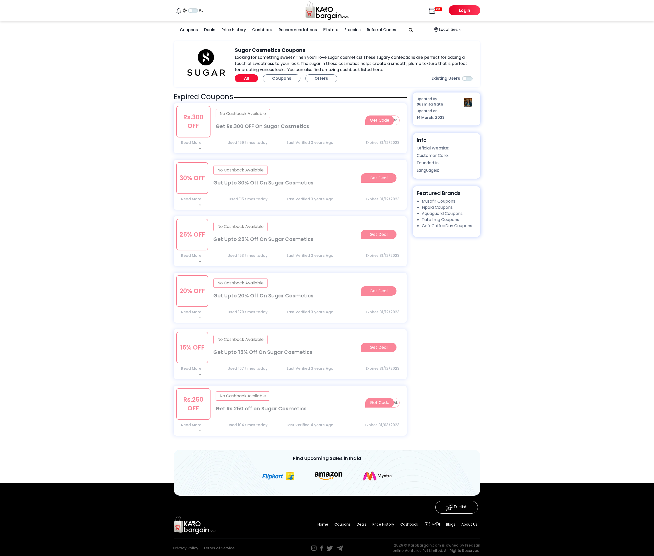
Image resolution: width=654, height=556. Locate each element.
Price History (233, 29)
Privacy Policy (185, 548)
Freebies (352, 29)
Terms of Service (219, 548)
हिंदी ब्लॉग (432, 524)
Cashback (262, 29)
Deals (209, 29)
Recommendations (298, 29)
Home (323, 524)
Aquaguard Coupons (442, 213)
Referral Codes (381, 29)
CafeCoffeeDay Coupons (447, 226)
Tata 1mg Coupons (440, 220)
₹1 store (330, 29)
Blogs (450, 524)
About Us (469, 524)
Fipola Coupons (437, 207)
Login (464, 10)
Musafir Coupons (438, 201)
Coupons (189, 29)
